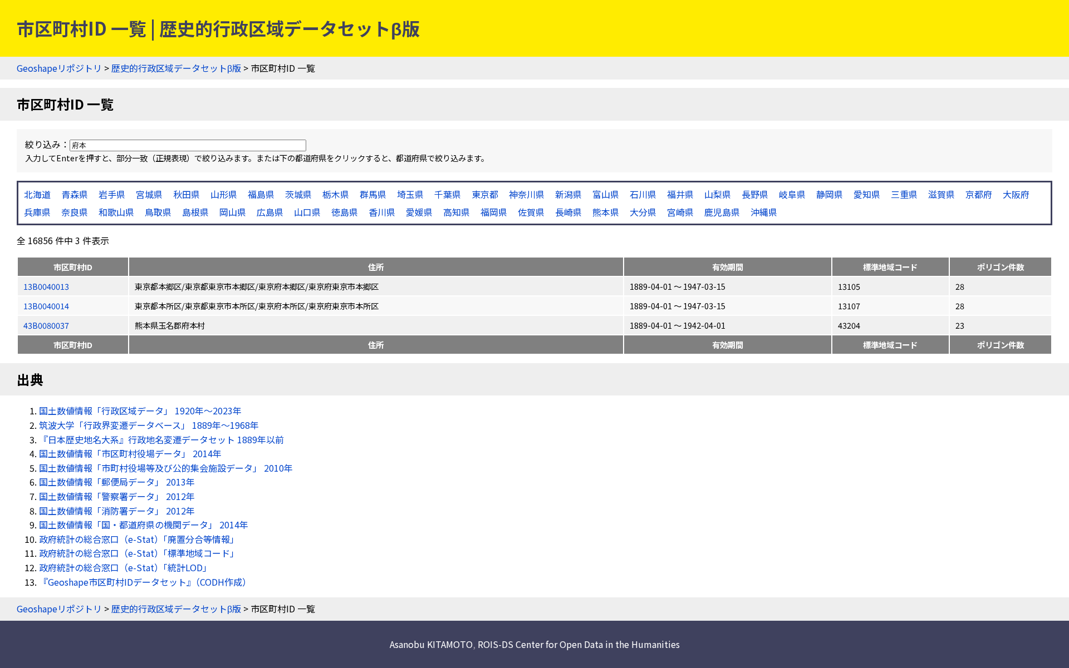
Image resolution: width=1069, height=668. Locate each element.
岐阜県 (792, 194)
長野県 (755, 194)
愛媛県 (419, 212)
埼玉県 (410, 194)
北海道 (37, 194)
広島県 (270, 212)
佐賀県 (531, 212)
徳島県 (344, 212)
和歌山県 (116, 212)
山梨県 (717, 194)
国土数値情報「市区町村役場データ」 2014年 (130, 453)
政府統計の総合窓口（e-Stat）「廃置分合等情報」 (139, 539)
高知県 (456, 212)
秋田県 (186, 194)
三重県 (904, 194)
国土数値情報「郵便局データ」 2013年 (117, 481)
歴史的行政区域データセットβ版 (176, 68)
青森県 (74, 194)
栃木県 (335, 194)
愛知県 (867, 194)
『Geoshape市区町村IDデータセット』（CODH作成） (145, 581)
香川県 (382, 212)
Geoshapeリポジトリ (59, 68)
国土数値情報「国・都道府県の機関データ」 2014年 (143, 524)
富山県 (605, 194)
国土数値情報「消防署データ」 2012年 (117, 510)
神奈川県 (527, 194)
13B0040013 (46, 286)
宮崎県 (680, 212)
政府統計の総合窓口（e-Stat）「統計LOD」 (125, 567)
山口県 (307, 212)
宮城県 (149, 194)
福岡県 (493, 212)
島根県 (195, 212)
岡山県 (232, 212)
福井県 (680, 194)
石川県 (643, 194)
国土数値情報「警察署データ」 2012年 (117, 496)
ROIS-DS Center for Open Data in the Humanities (579, 644)
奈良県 (74, 212)
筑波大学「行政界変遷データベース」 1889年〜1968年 (149, 425)
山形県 (223, 194)
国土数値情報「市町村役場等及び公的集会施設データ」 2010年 (166, 467)
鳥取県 (158, 212)
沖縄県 (764, 212)
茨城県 (298, 194)
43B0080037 (46, 325)
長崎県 (568, 212)
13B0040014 (46, 305)
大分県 (643, 212)
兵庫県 (37, 212)
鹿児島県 (722, 212)
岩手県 (112, 194)
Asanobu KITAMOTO (431, 644)
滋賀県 (941, 194)
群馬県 (373, 194)
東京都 (485, 194)
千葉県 (447, 194)
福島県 (261, 194)
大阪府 (1016, 194)
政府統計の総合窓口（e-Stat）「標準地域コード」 (139, 553)
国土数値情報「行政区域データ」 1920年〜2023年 (140, 410)
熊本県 (605, 212)
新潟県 (568, 194)
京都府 (978, 194)
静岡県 (829, 194)
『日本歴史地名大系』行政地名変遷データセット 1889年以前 (161, 439)
